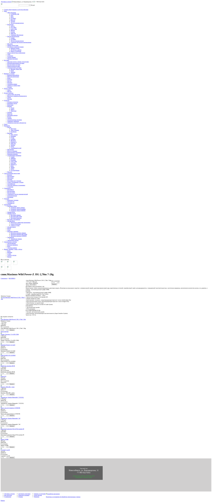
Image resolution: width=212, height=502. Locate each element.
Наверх (3, 500)
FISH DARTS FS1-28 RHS (8, 355)
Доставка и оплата (6, 1)
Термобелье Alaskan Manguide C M (10, 418)
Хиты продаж (4, 331)
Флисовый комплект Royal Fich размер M (12, 429)
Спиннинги (4, 278)
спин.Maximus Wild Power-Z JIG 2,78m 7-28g (13, 319)
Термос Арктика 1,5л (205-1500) (10, 334)
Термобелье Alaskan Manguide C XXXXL (12, 397)
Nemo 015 (3, 376)
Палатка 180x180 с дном (7, 387)
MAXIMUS (12, 278)
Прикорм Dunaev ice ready (8, 345)
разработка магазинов (53, 494)
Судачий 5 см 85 (5, 450)
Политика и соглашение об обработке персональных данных (63, 497)
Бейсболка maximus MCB (8, 366)
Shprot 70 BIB (4, 439)
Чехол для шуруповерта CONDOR (10, 408)
